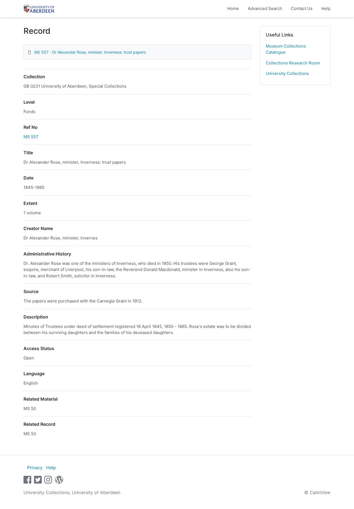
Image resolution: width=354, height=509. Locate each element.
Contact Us (302, 8)
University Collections (287, 73)
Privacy (35, 467)
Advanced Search (265, 8)
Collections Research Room (293, 63)
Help (325, 8)
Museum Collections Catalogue (286, 49)
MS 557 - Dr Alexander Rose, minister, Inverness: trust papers (90, 52)
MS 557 (31, 136)
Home (233, 8)
